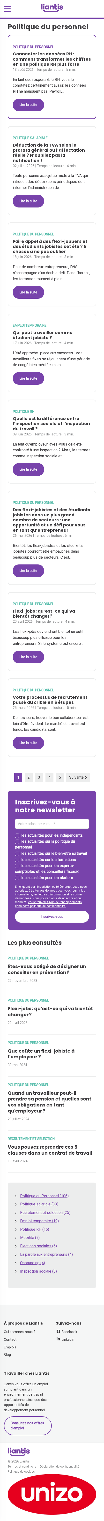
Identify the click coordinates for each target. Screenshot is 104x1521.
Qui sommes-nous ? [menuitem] (19, 1332)
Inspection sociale (38, 1271)
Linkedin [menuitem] (67, 1340)
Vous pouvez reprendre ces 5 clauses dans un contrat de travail (50, 1150)
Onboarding (32, 1263)
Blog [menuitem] (7, 1355)
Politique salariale (30, 138)
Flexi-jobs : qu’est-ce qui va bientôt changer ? (50, 1011)
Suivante (76, 777)
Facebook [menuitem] (69, 1332)
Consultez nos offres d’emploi (27, 1425)
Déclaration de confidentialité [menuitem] (59, 1466)
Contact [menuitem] (10, 1340)
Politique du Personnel (33, 47)
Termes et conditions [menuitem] (22, 1466)
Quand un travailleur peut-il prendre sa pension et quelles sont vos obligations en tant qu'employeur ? (49, 1102)
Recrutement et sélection (31, 1139)
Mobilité (30, 1237)
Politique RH (23, 412)
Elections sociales (38, 1246)
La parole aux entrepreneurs (46, 1254)
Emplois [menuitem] (10, 1347)
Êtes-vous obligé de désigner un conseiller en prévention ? (47, 969)
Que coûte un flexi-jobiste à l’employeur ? (41, 1054)
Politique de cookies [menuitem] (21, 1471)
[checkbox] (52, 857)
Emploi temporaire (29, 325)
